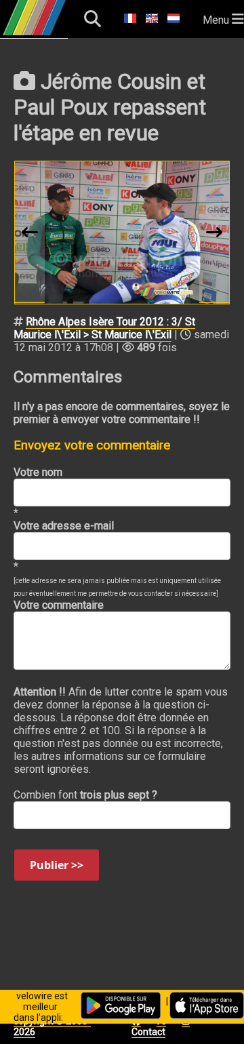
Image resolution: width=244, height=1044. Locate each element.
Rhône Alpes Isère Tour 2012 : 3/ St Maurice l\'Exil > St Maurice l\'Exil (104, 328)
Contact (148, 1031)
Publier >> (56, 865)
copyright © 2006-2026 (52, 1026)
